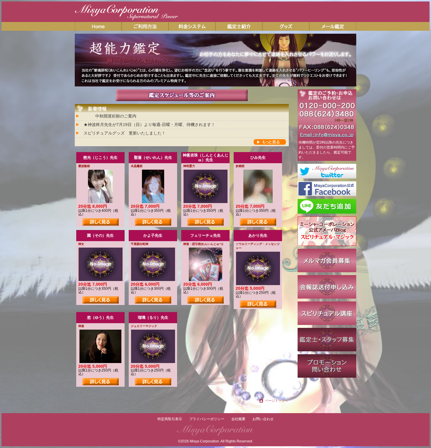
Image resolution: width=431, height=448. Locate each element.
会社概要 (238, 419)
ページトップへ (276, 400)
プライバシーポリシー (206, 419)
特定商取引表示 (169, 419)
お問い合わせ (263, 419)
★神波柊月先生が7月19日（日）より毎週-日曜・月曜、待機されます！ (149, 124)
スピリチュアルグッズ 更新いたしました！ (125, 133)
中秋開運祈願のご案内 (115, 116)
